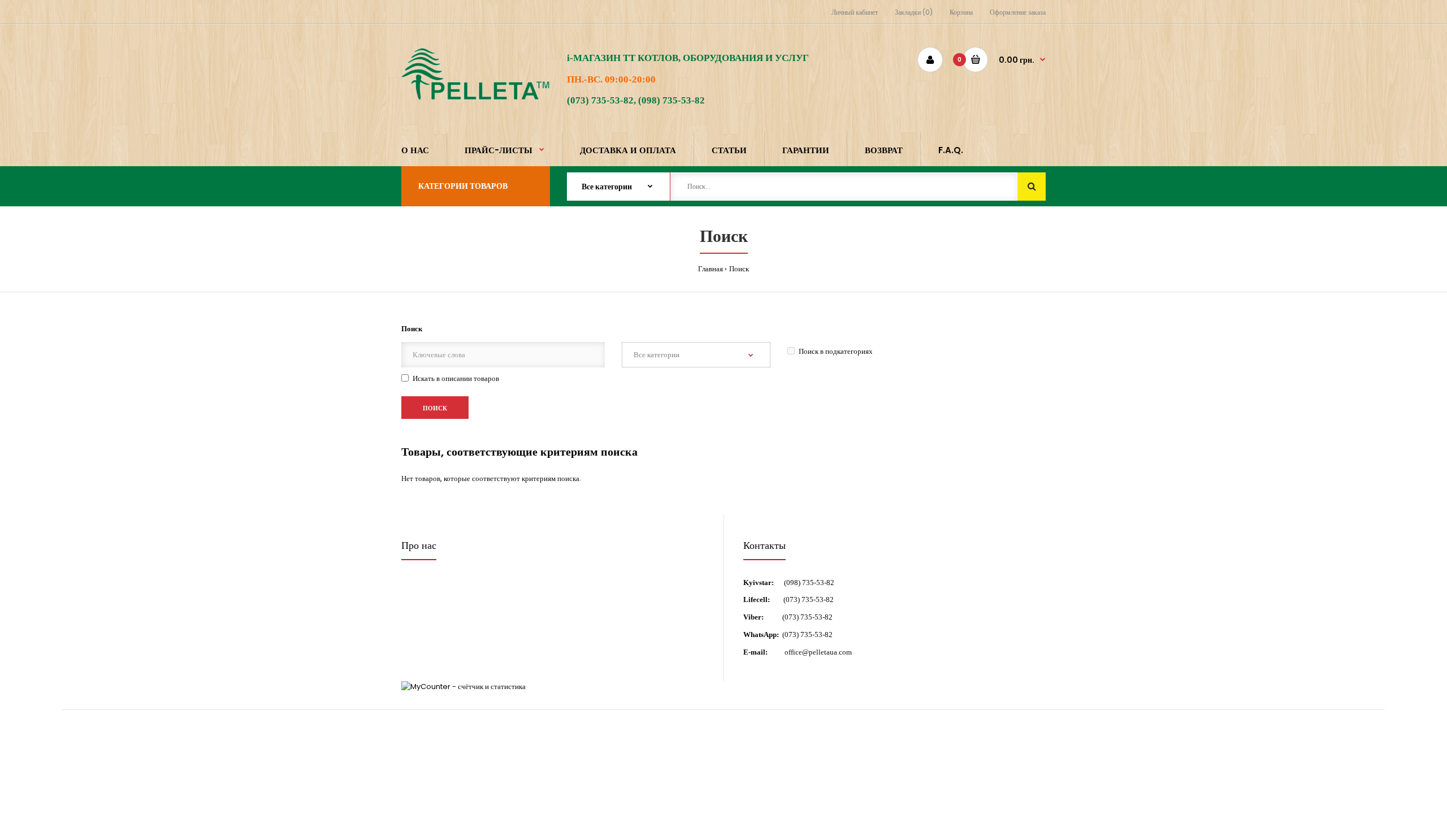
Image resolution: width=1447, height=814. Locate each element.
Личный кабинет (854, 12)
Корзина (961, 12)
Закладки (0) (914, 12)
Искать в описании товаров (456, 378)
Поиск (739, 268)
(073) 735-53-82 (808, 599)
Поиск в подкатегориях (836, 351)
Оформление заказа (1018, 12)
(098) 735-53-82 (809, 582)
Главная (710, 268)
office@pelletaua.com (818, 652)
